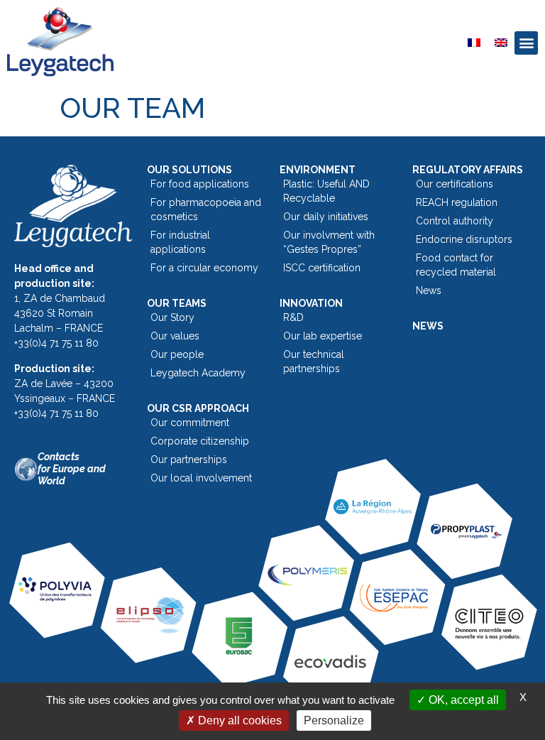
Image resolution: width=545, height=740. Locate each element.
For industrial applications (180, 242)
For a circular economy (204, 267)
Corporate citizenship (199, 441)
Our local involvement (201, 478)
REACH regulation (456, 202)
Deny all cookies (238, 720)
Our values (174, 336)
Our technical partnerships (313, 361)
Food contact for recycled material (456, 265)
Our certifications (454, 184)
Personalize (334, 720)
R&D (293, 317)
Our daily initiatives (325, 216)
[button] (526, 43)
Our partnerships (188, 459)
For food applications (199, 184)
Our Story (172, 317)
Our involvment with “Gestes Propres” (329, 242)
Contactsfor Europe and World (72, 468)
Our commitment (189, 422)
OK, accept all (462, 700)
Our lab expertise (322, 336)
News (428, 290)
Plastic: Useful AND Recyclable (326, 191)
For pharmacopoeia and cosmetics (205, 209)
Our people (177, 354)
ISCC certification (321, 267)
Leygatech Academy (198, 373)
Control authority (454, 221)
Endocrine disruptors (464, 239)
